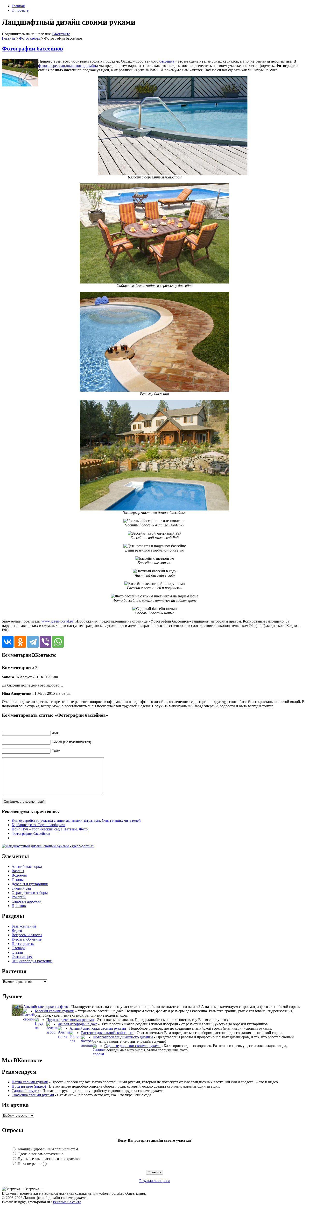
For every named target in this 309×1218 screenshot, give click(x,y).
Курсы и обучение (27, 939)
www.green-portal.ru (57, 621)
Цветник (19, 906)
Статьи (17, 952)
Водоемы (19, 875)
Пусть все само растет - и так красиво (48, 1159)
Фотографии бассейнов (32, 48)
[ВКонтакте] (8, 642)
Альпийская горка (27, 866)
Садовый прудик (25, 1091)
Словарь (18, 948)
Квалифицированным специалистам (47, 1149)
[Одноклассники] (20, 642)
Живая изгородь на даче (77, 1024)
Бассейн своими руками (54, 1011)
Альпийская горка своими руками (98, 1028)
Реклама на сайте (67, 1202)
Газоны (18, 880)
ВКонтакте (61, 34)
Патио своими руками (30, 1082)
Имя (54, 733)
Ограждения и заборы (30, 893)
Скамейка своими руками (33, 1095)
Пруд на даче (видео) (29, 1086)
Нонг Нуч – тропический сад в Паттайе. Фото (50, 829)
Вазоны (18, 871)
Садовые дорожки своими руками (132, 1046)
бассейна (166, 61)
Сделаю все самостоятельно (40, 1154)
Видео (17, 930)
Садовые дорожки (27, 901)
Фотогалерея (29, 38)
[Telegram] (33, 642)
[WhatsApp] (58, 642)
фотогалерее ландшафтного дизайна (68, 66)
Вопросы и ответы (27, 935)
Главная (18, 6)
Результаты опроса (154, 1181)
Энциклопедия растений (32, 961)
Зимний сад (21, 888)
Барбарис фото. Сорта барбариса (38, 825)
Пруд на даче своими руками (70, 1020)
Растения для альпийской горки (107, 1033)
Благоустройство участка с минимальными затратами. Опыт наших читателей (76, 820)
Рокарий (19, 897)
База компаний (24, 926)
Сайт (55, 751)
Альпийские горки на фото (45, 1007)
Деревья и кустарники (30, 884)
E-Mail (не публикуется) (71, 742)
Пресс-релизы (23, 944)
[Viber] (45, 642)
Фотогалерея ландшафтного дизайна (123, 1037)
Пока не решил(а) (32, 1163)
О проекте (20, 10)
